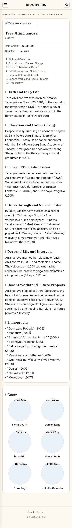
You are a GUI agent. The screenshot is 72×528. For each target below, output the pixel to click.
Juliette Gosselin (52, 488)
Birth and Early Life (19, 59)
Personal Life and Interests (24, 75)
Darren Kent (52, 424)
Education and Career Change (26, 63)
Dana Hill (19, 456)
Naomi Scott (52, 456)
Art (13, 14)
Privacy (41, 512)
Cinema (22, 14)
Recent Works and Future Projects (28, 78)
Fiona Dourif (19, 424)
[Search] (67, 5)
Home (5, 14)
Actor (33, 14)
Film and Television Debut (23, 67)
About (30, 512)
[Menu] (5, 5)
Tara (42, 14)
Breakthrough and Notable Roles (27, 71)
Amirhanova (55, 14)
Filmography (16, 82)
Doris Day (20, 488)
